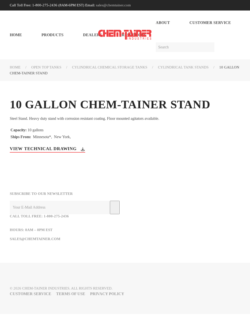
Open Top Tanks (46, 67)
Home (16, 35)
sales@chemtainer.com (113, 5)
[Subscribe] (115, 207)
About (163, 23)
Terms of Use (70, 294)
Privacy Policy (107, 294)
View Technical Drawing (44, 148)
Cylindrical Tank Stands (183, 67)
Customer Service (210, 23)
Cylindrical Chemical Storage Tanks (109, 67)
